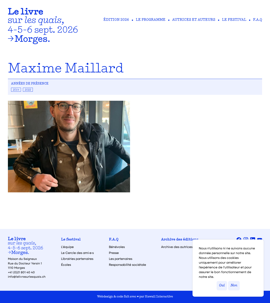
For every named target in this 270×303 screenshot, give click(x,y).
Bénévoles (117, 246)
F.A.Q (257, 20)
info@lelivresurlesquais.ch (26, 276)
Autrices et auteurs (193, 20)
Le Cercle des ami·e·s (77, 252)
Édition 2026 (116, 20)
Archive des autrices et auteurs (185, 246)
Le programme (150, 20)
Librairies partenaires (77, 258)
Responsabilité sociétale (127, 264)
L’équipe (67, 246)
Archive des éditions (179, 239)
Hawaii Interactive (159, 296)
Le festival (234, 20)
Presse (114, 252)
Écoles (66, 264)
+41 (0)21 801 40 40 (21, 272)
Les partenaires (120, 258)
